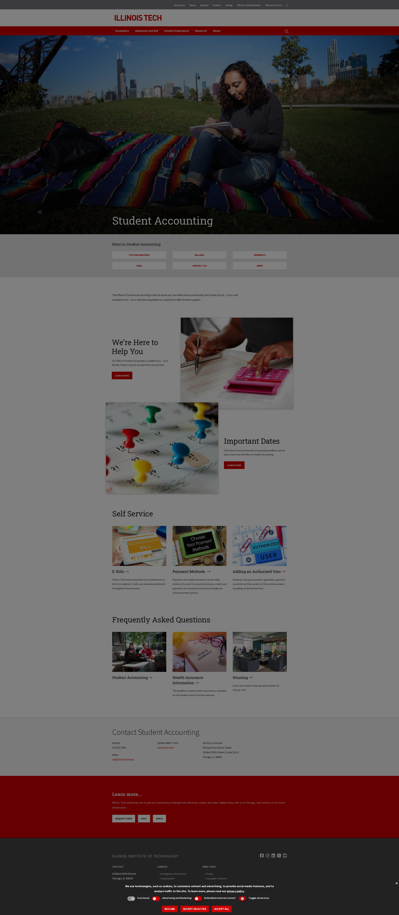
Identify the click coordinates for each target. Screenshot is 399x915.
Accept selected (194, 909)
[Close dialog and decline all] (396, 883)
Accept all (221, 909)
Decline (170, 909)
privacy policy (235, 891)
